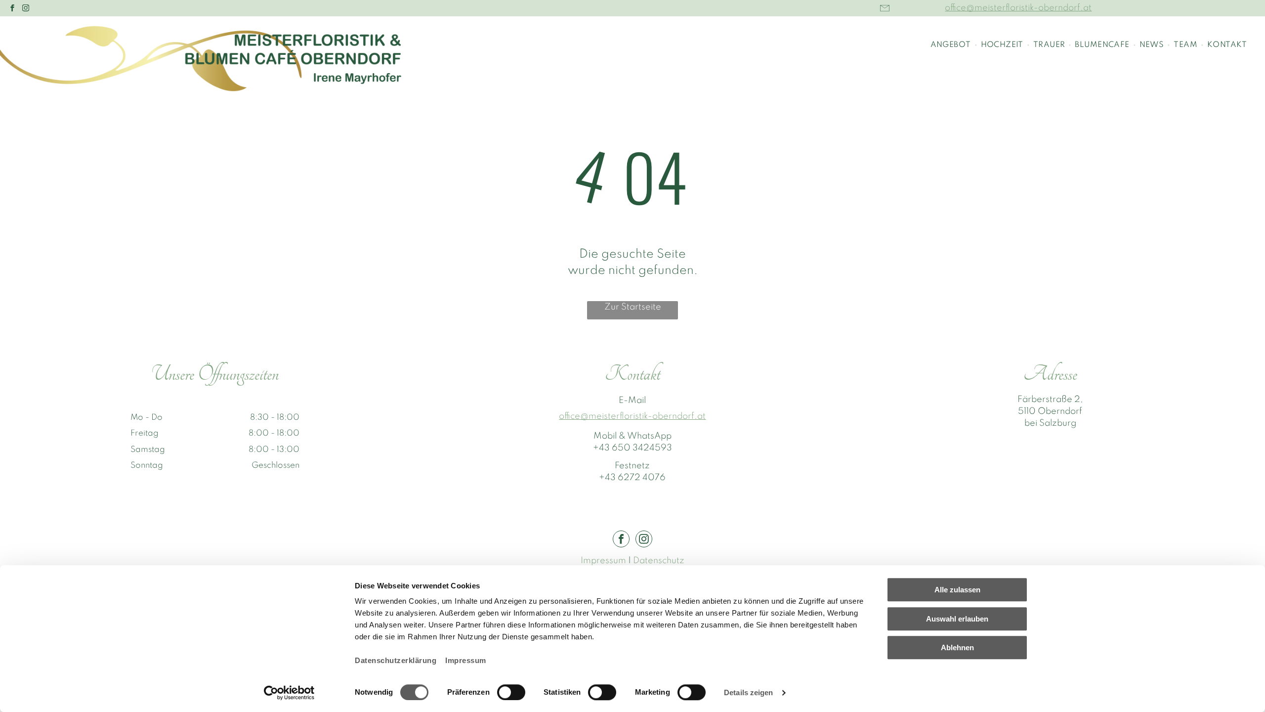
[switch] (511, 692)
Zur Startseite (632, 307)
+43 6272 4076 (632, 477)
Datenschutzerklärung (395, 660)
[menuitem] (952, 45)
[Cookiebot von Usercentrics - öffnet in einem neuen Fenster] (289, 692)
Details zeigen (748, 692)
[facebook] (12, 9)
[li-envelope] (884, 12)
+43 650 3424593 (632, 448)
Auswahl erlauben (957, 619)
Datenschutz (658, 560)
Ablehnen (957, 647)
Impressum (465, 660)
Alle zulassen (957, 589)
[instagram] (26, 9)
